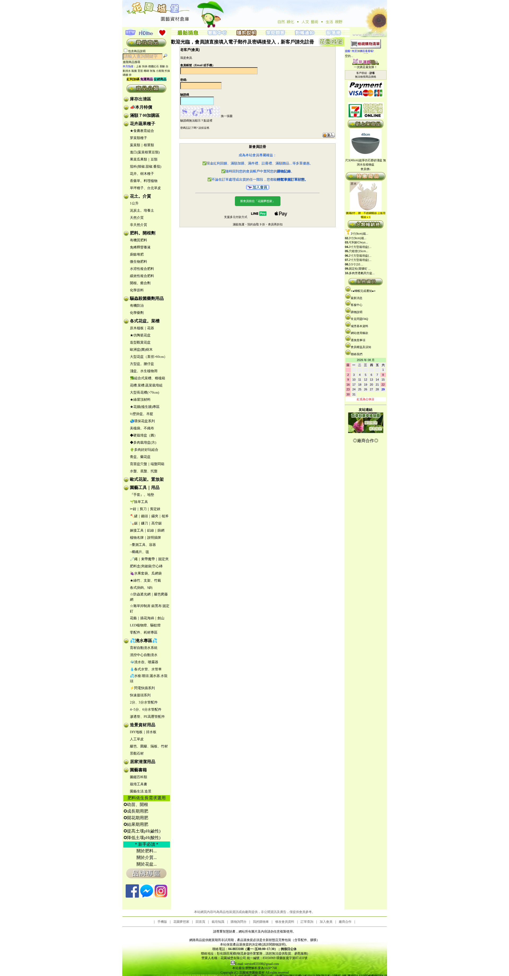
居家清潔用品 (142, 761)
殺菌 (134, 70)
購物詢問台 (239, 922)
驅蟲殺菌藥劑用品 (147, 298)
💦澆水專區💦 (143, 640)
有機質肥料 (138, 240)
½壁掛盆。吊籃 (141, 414)
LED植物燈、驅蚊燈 (145, 625)
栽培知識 (218, 922)
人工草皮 (137, 739)
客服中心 (356, 304)
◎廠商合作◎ (365, 440)
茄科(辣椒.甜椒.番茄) (145, 166)
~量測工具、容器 (143, 545)
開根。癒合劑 (140, 283)
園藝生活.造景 (140, 791)
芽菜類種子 (138, 138)
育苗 (140, 70)
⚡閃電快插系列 (142, 688)
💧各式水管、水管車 (146, 669)
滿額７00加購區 (145, 115)
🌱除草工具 (139, 502)
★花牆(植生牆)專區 (145, 407)
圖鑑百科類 (138, 777)
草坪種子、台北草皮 (145, 188)
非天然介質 (138, 225)
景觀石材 (137, 753)
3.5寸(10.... (356, 264)
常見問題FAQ (359, 318)
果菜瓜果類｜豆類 (143, 159)
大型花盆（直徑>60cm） (148, 357)
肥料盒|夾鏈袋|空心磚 (146, 566)
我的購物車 (261, 922)
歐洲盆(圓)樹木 (141, 349)
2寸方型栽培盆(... (360, 255)
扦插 (167, 70)
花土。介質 (140, 196)
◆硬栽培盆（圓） (143, 435)
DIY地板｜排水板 (143, 732)
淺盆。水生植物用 (143, 371)
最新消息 (356, 298)
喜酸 (162, 66)
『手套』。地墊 (142, 495)
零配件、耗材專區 (143, 632)
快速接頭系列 (140, 695)
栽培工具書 (138, 784)
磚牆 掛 (127, 74)
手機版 (162, 922)
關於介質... (147, 857)
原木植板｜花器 (142, 328)
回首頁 (200, 922)
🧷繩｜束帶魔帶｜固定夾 (149, 559)
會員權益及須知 (361, 347)
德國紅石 (153, 66)
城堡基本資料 (359, 326)
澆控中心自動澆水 (143, 655)
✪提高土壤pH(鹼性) (142, 831)
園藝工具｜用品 (145, 487)
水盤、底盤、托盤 (143, 471)
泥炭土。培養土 (142, 210)
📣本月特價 (141, 107)
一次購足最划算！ (365, 67)
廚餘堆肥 (137, 254)
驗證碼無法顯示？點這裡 (196, 120)
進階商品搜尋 (133, 62)
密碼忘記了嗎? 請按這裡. (195, 127)
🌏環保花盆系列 (142, 421)
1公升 (134, 203)
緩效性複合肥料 (142, 276)
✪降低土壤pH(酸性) (142, 837)
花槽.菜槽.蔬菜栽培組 (146, 385)
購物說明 (356, 312)
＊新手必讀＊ (146, 844)
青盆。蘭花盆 (140, 457)
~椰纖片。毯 (139, 552)
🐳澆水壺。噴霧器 (144, 662)
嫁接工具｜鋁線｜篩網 (147, 530)
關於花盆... (147, 864)
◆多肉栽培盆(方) (143, 442)
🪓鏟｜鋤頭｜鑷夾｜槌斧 (149, 516)
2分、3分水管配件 (144, 702)
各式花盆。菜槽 (145, 321)
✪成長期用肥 (136, 811)
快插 (144, 66)
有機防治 (137, 305)
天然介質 (137, 218)
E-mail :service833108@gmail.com (257, 964)
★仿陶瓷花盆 (140, 335)
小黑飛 (160, 70)
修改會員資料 (284, 922)
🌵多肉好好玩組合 (144, 450)
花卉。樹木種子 (142, 174)
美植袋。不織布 (142, 428)
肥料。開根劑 (142, 233)
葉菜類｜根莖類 (142, 145)
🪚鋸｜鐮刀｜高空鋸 (146, 523)
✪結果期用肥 (136, 824)
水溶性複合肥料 (142, 269)
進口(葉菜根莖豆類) (145, 152)
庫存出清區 (140, 99)
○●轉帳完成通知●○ (363, 290)
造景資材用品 (142, 725)
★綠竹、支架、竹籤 (145, 580)
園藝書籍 (138, 770)
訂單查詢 (307, 922)
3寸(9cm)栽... (359, 233)
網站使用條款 (359, 333)
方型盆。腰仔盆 (142, 364)
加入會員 (326, 922)
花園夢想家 (181, 922)
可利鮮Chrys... (358, 242)
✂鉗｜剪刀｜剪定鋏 (145, 509)
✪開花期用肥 (136, 817)
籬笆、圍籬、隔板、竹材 (149, 746)
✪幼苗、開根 (136, 804)
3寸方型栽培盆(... (360, 246)
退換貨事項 (358, 340)
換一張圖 (226, 116)
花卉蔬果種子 (142, 123)
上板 (138, 66)
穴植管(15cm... (358, 251)
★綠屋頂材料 (140, 400)
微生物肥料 (138, 262)
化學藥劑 (137, 313)
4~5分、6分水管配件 (145, 709)
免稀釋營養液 (140, 247)
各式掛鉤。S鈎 (141, 588)
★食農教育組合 (142, 131)
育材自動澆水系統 (143, 648)
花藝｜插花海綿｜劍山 (147, 618)
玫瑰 (152, 70)
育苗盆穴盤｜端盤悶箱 (147, 464)
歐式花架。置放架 (147, 479)
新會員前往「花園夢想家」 (257, 201)
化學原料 (137, 290)
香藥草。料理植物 (143, 181)
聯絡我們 (356, 354)
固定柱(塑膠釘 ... (360, 268)
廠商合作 (345, 922)
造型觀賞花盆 (140, 342)
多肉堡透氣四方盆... (362, 273)
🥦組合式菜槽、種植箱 (147, 378)
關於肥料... (147, 851)
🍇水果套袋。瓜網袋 (146, 573)
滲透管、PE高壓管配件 (147, 717)
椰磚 (146, 70)
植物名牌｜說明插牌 (145, 538)
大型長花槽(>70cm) (144, 392)
